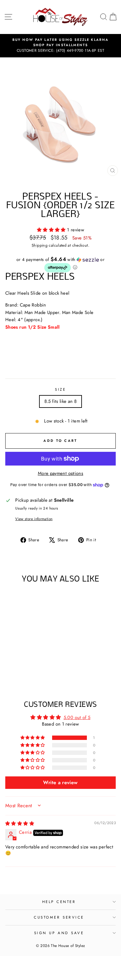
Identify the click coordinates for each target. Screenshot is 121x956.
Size (60, 389)
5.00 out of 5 (77, 717)
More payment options (60, 473)
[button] (52, 229)
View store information (33, 518)
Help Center (59, 901)
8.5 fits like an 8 (60, 401)
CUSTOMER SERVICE (59, 917)
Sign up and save (59, 932)
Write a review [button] (60, 782)
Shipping (39, 245)
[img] (19, 823)
